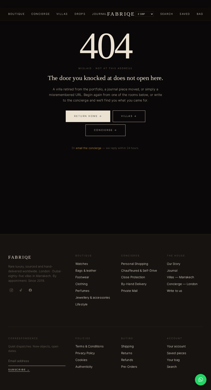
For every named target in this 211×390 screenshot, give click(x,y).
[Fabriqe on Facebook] (30, 290)
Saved (185, 13)
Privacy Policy (85, 353)
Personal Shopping (134, 264)
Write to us (174, 291)
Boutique (16, 13)
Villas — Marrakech (180, 277)
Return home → (88, 116)
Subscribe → (19, 369)
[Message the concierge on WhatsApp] (200, 379)
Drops (80, 13)
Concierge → (105, 130)
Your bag (173, 360)
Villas (62, 13)
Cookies (81, 360)
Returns (126, 353)
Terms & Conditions (89, 346)
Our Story (173, 264)
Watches (81, 264)
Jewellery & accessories (92, 297)
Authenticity (84, 367)
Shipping (127, 346)
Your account (176, 346)
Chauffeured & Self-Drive (139, 270)
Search (166, 13)
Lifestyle (81, 304)
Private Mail (129, 291)
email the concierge (89, 148)
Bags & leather (85, 270)
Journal (99, 13)
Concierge (40, 13)
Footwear (82, 277)
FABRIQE (121, 14)
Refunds (127, 360)
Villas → (129, 116)
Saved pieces (176, 353)
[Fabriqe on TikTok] (21, 290)
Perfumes (82, 291)
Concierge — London (182, 284)
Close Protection (133, 277)
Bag (200, 13)
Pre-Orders (129, 367)
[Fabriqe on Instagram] (11, 290)
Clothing (81, 284)
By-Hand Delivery (134, 284)
